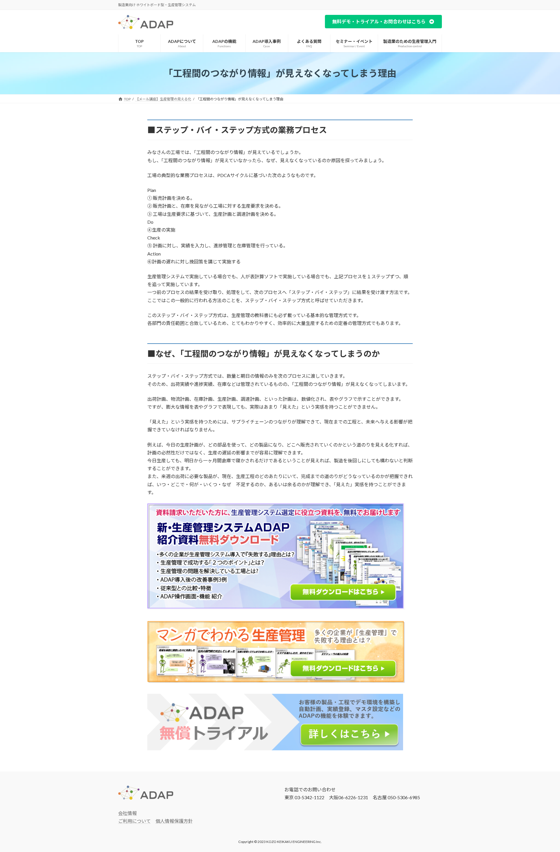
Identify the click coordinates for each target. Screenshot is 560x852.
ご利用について (134, 821)
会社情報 (127, 813)
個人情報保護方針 (174, 821)
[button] (383, 21)
